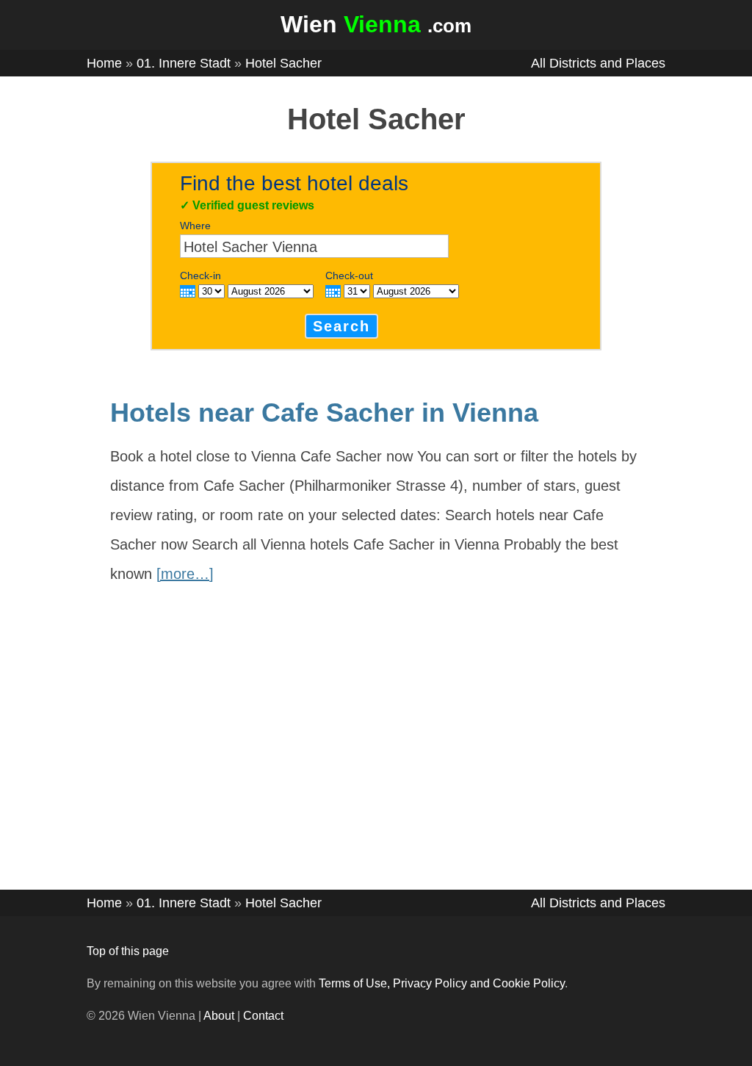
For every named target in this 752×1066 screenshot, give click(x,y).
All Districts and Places (598, 63)
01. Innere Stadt (184, 63)
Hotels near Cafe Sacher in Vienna (324, 412)
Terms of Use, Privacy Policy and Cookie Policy (442, 983)
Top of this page (128, 951)
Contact (263, 1015)
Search (341, 326)
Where (195, 225)
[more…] (185, 574)
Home (104, 63)
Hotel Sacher (283, 63)
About (218, 1015)
